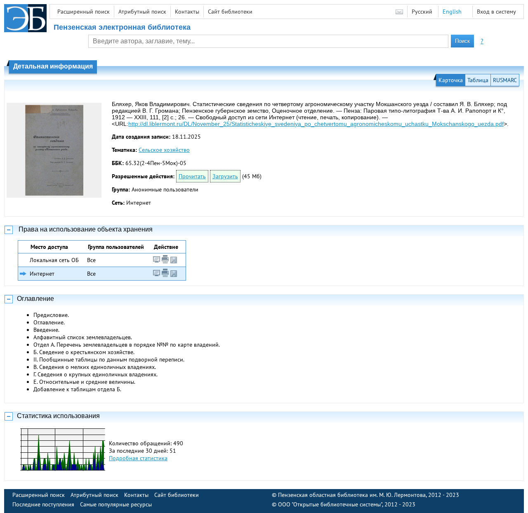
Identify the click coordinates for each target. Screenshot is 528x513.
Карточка (450, 80)
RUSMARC (505, 80)
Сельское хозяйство (164, 150)
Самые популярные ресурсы (116, 504)
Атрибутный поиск (142, 11)
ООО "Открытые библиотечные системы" (330, 504)
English (452, 11)
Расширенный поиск (83, 11)
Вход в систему (496, 11)
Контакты (187, 11)
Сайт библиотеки (230, 11)
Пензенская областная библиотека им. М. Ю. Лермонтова (352, 495)
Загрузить (225, 176)
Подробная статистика (138, 458)
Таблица (477, 80)
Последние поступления (43, 504)
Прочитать (192, 176)
